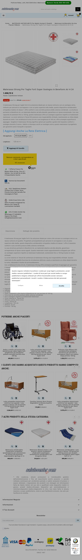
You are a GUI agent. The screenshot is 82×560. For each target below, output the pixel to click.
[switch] (75, 552)
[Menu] (79, 538)
